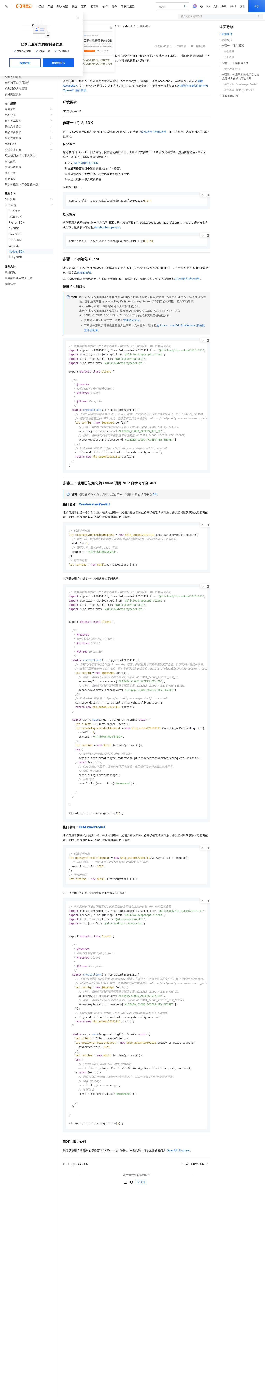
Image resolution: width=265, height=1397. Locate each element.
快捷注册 (25, 63)
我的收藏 (200, 46)
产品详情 (181, 46)
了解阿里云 (128, 6)
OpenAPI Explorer (178, 1150)
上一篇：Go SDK (77, 1164)
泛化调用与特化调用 (153, 131)
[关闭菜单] (6, 6)
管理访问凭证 (131, 320)
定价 (84, 6)
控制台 (233, 6)
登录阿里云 (58, 63)
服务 (114, 6)
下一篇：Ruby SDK (192, 1164)
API (155, 494)
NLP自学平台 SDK (86, 163)
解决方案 (62, 6)
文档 (215, 6)
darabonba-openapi (107, 227)
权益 (74, 6)
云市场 (94, 6)
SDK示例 (128, 25)
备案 (224, 6)
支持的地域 (84, 272)
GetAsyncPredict (92, 827)
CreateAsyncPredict (94, 504)
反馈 (142, 1182)
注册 (242, 6)
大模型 (40, 6)
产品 (50, 6)
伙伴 (105, 6)
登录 (256, 6)
